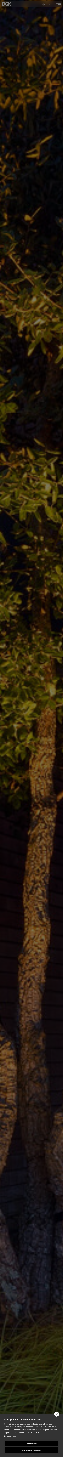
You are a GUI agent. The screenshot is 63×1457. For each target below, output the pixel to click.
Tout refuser (31, 1444)
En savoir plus (10, 1436)
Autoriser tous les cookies (31, 1450)
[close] (56, 1414)
